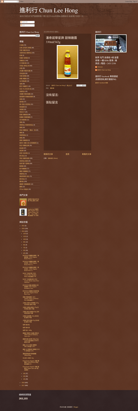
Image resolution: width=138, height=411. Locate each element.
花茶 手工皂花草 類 (25, 89)
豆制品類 (22, 73)
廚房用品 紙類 (23, 161)
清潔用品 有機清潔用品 (26, 125)
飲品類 (21, 148)
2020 (23, 228)
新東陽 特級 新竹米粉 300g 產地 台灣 (33, 199)
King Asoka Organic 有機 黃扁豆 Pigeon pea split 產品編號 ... (31, 368)
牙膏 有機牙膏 (23, 50)
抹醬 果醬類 (22, 78)
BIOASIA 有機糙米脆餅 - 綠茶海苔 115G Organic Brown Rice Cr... (31, 269)
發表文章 (24, 22)
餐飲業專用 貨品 (24, 176)
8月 (24, 245)
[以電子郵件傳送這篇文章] (77, 85)
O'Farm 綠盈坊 (23, 189)
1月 (24, 379)
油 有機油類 (22, 81)
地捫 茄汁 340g (27, 330)
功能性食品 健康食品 (25, 53)
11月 (24, 236)
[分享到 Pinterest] (85, 85)
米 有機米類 (22, 63)
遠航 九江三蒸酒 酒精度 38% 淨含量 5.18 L (30, 345)
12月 (24, 233)
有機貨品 (22, 60)
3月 (24, 373)
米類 (20, 68)
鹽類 (20, 186)
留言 (23, 25)
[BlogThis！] (79, 85)
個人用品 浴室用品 (24, 104)
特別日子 (22, 112)
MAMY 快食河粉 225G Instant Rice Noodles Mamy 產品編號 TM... (30, 275)
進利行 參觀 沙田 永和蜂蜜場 (27, 143)
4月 (24, 253)
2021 (23, 225)
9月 (24, 242)
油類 (20, 83)
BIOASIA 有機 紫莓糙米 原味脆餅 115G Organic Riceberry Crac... (30, 286)
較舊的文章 (86, 154)
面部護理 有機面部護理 (26, 96)
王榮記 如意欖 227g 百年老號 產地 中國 (31, 316)
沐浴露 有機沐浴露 (24, 71)
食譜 (20, 99)
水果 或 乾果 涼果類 (25, 47)
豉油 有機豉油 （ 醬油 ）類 (27, 130)
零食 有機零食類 (24, 158)
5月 (24, 250)
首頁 (67, 154)
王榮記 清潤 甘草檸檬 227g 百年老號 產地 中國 (31, 303)
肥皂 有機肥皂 (23, 86)
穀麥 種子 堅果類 (24, 163)
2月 (24, 376)
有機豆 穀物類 (23, 58)
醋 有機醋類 (22, 168)
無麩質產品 (22, 135)
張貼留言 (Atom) (53, 158)
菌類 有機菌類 (23, 140)
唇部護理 (22, 107)
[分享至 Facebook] (83, 85)
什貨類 (21, 45)
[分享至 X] (81, 85)
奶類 (20, 55)
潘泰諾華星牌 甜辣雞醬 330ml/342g (29, 354)
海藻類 (21, 109)
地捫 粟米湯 (26, 327)
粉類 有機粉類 (23, 114)
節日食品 (22, 156)
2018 (23, 382)
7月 (24, 247)
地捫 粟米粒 (26, 325)
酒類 (20, 122)
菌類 (20, 138)
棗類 (20, 132)
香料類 (21, 101)
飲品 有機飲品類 (24, 145)
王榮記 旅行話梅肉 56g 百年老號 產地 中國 (31, 312)
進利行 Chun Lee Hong (48, 10)
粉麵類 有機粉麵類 (24, 117)
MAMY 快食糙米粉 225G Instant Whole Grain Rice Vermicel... (31, 280)
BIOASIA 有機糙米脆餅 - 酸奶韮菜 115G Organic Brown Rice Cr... (31, 263)
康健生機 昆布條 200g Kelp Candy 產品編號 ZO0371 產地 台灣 (31, 340)
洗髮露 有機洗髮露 (24, 94)
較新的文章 (48, 154)
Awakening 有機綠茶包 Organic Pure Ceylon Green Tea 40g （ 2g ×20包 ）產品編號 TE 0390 (33, 212)
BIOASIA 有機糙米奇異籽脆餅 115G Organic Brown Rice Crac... (31, 292)
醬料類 (52, 88)
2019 (23, 231)
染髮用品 (22, 91)
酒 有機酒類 (22, 120)
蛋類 (20, 127)
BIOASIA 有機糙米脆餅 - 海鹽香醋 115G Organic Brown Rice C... (31, 257)
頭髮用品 (22, 174)
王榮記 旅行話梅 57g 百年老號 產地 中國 (31, 321)
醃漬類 (21, 166)
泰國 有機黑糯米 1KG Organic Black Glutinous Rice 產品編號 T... (30, 298)
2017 (23, 385)
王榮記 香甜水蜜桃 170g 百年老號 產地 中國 (31, 308)
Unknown (100, 67)
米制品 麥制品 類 (24, 65)
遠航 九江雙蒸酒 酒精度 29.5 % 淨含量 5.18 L (31, 350)
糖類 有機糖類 (23, 171)
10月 (24, 239)
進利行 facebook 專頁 (101, 83)
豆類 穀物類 (22, 76)
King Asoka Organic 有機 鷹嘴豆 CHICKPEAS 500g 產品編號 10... (31, 362)
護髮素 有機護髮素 (24, 184)
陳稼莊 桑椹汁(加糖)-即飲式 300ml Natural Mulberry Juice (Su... (31, 334)
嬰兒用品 (22, 179)
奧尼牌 (21, 150)
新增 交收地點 (23, 153)
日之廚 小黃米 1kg (28, 358)
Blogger (76, 407)
